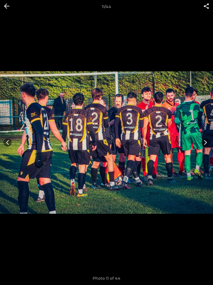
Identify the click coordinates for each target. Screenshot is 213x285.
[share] (206, 7)
